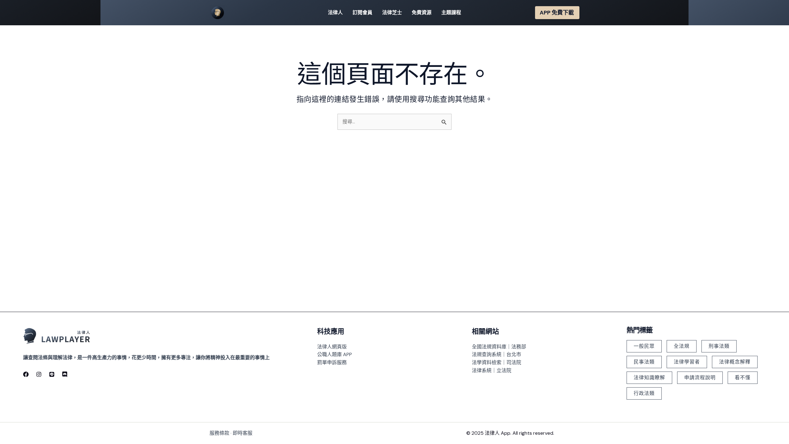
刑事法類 (719, 346)
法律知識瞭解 (649, 377)
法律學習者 (687, 362)
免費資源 (421, 12)
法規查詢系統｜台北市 (496, 354)
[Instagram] (39, 374)
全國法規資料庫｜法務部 (499, 346)
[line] (52, 374)
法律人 (335, 12)
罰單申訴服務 (332, 362)
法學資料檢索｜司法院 (496, 362)
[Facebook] (26, 374)
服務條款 (219, 433)
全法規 (681, 346)
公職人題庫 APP (334, 354)
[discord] (64, 374)
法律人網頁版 (332, 346)
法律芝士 (392, 12)
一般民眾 (644, 346)
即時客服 (242, 433)
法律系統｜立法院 (491, 370)
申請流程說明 (700, 377)
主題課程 (451, 12)
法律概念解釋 (734, 362)
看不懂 (742, 377)
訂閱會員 (362, 12)
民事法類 (644, 362)
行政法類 (644, 393)
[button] (557, 12)
